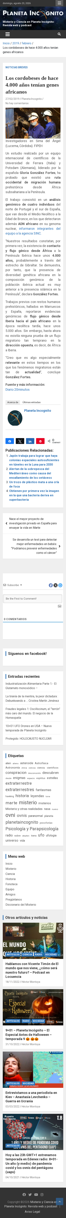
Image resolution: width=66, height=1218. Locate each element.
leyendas (37, 796)
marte (11, 802)
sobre (17, 835)
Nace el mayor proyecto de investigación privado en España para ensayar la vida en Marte (33, 523)
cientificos (52, 767)
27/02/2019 (12, 98)
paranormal (35, 816)
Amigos (10, 894)
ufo (41, 835)
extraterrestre (19, 783)
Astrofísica (41, 763)
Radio (38, 954)
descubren (50, 773)
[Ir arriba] (59, 1201)
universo (12, 840)
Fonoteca (11, 884)
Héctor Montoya (31, 981)
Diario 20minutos (18, 389)
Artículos (13, 954)
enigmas (19, 778)
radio (9, 835)
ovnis (22, 815)
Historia (11, 879)
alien (8, 763)
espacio (31, 778)
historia (22, 795)
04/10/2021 (12, 1177)
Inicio (9, 863)
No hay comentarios (17, 103)
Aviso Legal (32, 1211)
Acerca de (12, 402)
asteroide (26, 763)
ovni (10, 815)
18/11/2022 (12, 981)
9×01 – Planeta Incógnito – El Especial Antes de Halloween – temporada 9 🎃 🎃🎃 (29, 1034)
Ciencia (10, 874)
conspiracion (16, 772)
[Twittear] (20, 441)
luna (48, 796)
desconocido (34, 773)
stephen (25, 836)
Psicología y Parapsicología (32, 828)
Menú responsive (59, 3)
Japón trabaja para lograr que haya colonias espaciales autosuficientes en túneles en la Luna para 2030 (34, 460)
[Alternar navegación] (7, 34)
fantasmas (43, 790)
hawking (10, 796)
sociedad (50, 954)
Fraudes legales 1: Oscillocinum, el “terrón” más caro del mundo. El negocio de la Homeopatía (33, 713)
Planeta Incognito (32, 98)
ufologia (51, 835)
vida (22, 840)
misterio (28, 803)
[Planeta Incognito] (15, 412)
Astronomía (13, 767)
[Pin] (40, 441)
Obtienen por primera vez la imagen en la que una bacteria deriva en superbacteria (34, 495)
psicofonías (46, 822)
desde (8, 778)
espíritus (40, 778)
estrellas (52, 778)
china (24, 768)
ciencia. (41, 767)
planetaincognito (22, 822)
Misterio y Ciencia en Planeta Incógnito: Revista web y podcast (28, 23)
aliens (16, 763)
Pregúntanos (14, 899)
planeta (48, 816)
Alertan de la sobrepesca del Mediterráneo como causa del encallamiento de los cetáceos (30, 473)
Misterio (11, 869)
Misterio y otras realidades (24, 809)
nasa (47, 809)
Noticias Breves (17, 67)
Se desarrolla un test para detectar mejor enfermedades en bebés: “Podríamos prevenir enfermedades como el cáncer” (34, 546)
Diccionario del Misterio (21, 904)
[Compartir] (10, 441)
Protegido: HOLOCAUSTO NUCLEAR (29, 738)
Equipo (10, 889)
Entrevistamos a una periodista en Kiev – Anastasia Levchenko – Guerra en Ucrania (31, 1097)
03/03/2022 (12, 1106)
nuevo (55, 809)
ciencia (32, 768)
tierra (33, 835)
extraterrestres (20, 789)
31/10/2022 (12, 1044)
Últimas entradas (32, 402)
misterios (44, 803)
